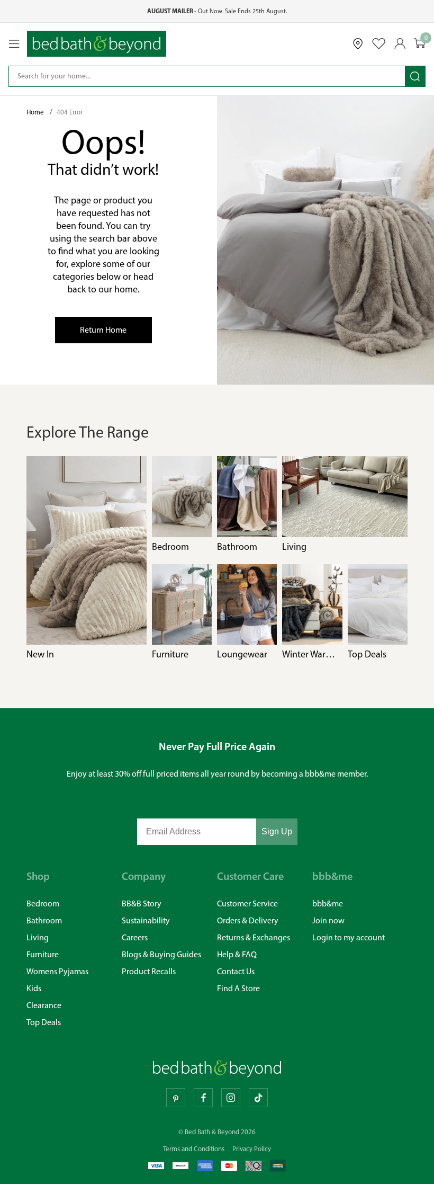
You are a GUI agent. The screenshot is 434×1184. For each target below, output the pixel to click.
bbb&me (327, 903)
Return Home (103, 330)
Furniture (42, 954)
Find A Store (238, 988)
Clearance (43, 1005)
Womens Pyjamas (57, 971)
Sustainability (146, 920)
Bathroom (44, 920)
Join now (328, 920)
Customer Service (247, 903)
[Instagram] (230, 1097)
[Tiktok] (258, 1097)
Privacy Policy (251, 1149)
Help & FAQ (237, 954)
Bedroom (42, 903)
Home (36, 112)
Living (37, 937)
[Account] (400, 43)
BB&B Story (141, 903)
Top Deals (43, 1022)
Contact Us (236, 971)
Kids (33, 988)
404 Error (70, 112)
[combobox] (207, 76)
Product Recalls (149, 971)
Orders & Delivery (247, 920)
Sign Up (276, 831)
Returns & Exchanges (253, 937)
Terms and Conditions (193, 1149)
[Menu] (14, 44)
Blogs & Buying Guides (161, 954)
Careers (135, 937)
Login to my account (348, 937)
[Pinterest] (175, 1097)
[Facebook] (203, 1097)
